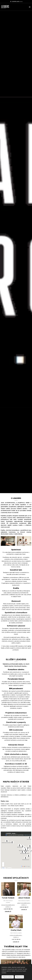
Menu (29, 6)
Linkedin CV (8, 911)
